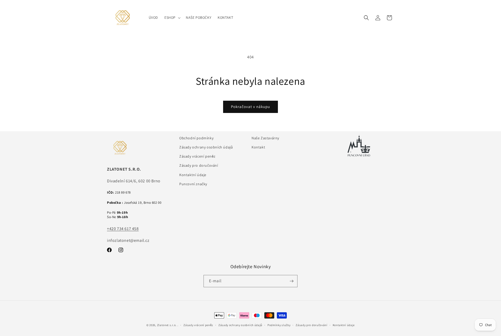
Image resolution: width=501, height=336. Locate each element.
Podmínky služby (279, 325)
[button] (172, 17)
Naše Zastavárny (265, 138)
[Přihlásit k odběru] (291, 281)
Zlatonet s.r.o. (167, 325)
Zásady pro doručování (198, 165)
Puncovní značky (193, 184)
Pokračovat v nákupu (250, 106)
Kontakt (258, 147)
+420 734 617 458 (123, 228)
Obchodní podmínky (196, 138)
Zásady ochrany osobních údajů (206, 147)
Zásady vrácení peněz (197, 156)
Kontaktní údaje (192, 174)
